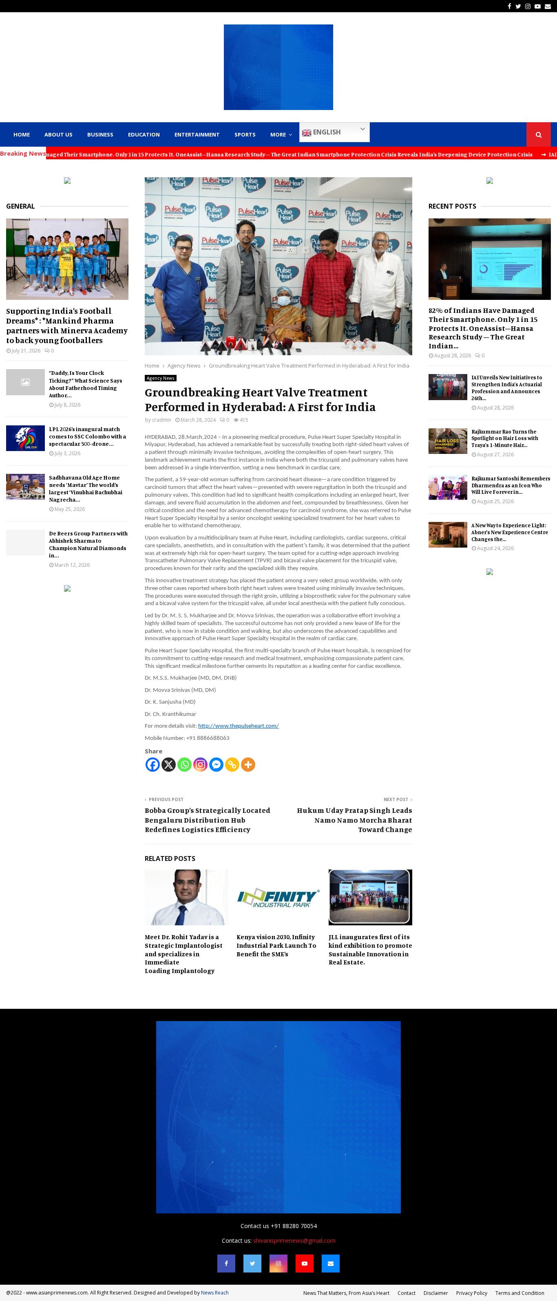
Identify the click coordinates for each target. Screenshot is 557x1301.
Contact (407, 1293)
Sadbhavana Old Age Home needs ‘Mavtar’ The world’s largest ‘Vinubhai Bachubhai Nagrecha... (85, 488)
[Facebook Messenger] (216, 764)
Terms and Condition (519, 1293)
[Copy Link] (232, 764)
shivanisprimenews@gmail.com (294, 1240)
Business (100, 134)
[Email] (331, 1263)
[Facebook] (153, 764)
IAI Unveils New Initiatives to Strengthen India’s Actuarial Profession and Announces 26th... (506, 387)
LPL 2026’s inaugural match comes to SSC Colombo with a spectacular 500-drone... (87, 436)
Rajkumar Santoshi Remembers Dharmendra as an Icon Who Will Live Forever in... (510, 485)
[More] (248, 764)
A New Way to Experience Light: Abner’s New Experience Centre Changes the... (509, 532)
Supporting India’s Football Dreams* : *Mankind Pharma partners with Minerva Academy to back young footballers (67, 325)
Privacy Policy (471, 1293)
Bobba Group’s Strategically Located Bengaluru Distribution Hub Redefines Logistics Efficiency (207, 820)
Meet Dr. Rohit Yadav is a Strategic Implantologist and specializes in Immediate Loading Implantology (184, 954)
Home (21, 134)
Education (144, 134)
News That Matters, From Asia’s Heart (346, 1293)
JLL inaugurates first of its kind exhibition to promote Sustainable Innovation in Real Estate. (370, 949)
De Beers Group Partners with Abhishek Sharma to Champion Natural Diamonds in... (88, 544)
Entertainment (197, 134)
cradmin (161, 419)
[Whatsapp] (184, 764)
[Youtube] (305, 1263)
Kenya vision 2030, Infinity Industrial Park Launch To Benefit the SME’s (276, 945)
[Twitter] (252, 1263)
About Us (58, 134)
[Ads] (67, 181)
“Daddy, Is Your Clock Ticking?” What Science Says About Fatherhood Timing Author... (85, 383)
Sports (245, 134)
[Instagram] (200, 764)
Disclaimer (436, 1293)
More (278, 134)
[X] (168, 764)
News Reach (215, 1292)
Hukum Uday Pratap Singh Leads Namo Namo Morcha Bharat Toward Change (354, 820)
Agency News (161, 378)
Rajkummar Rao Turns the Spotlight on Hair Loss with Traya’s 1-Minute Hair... (504, 438)
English (326, 132)
